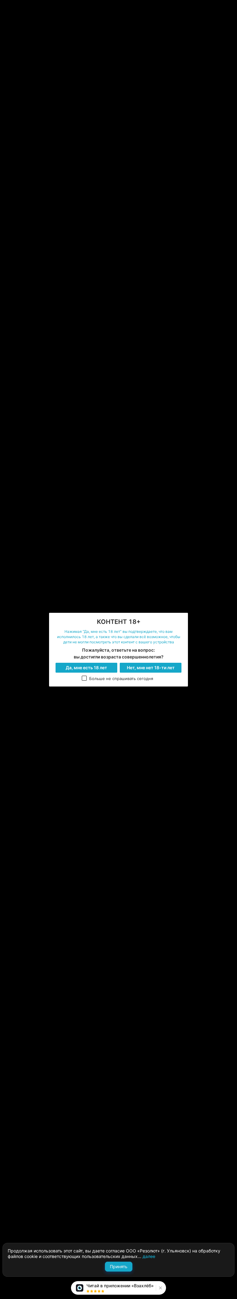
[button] (160, 1288)
